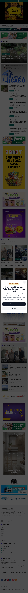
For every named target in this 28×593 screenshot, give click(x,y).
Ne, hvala (14, 308)
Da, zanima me (14, 304)
